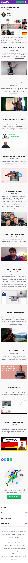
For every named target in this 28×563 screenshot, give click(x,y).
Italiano (17, 537)
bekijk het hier (13, 93)
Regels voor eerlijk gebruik (19, 548)
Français (11, 537)
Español (8, 534)
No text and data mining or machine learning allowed (14, 556)
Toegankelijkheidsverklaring (14, 553)
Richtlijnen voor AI (7, 548)
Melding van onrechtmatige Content (14, 551)
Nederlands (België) (14, 531)
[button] (14, 507)
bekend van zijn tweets (20, 239)
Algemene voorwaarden (9, 545)
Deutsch (24, 534)
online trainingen (19, 58)
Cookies (22, 545)
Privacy (17, 545)
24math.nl (23, 286)
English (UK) (23, 531)
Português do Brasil (16, 534)
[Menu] (25, 2)
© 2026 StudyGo (14, 559)
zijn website (20, 129)
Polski (3, 534)
